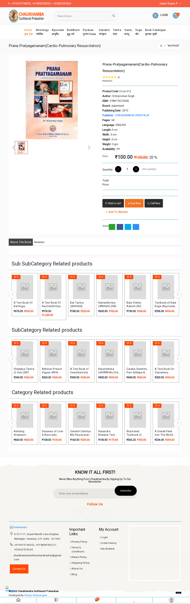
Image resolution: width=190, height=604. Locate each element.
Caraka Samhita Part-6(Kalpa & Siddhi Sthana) (137, 370)
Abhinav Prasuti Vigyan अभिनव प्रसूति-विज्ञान (52, 370)
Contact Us (19, 568)
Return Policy (79, 557)
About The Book (20, 242)
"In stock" (173, 45)
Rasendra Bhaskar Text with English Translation (106, 433)
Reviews (39, 242)
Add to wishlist (118, 211)
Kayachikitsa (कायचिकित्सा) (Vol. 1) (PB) (108, 370)
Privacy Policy (79, 541)
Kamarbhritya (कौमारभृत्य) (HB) (107, 304)
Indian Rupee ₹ (169, 3)
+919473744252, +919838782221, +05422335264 (41, 3)
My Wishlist (108, 548)
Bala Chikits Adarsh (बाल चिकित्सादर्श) (134, 304)
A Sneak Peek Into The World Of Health (166, 433)
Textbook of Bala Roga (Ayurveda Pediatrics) (165, 304)
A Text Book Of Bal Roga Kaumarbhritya (23, 304)
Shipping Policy (81, 562)
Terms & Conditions (78, 549)
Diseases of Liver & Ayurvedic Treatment (52, 433)
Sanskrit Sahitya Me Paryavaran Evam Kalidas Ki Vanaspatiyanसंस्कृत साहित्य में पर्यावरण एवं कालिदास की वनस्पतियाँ (81, 433)
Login (104, 537)
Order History (109, 543)
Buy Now (135, 203)
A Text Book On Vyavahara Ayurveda (164, 370)
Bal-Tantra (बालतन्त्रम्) (76, 304)
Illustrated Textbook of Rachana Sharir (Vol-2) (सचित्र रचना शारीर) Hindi (136, 433)
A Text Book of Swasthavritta (79, 370)
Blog (74, 574)
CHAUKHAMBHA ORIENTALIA (125, 115)
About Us (77, 568)
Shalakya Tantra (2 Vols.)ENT (24, 370)
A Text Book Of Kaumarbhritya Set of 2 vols (51, 304)
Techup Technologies (35, 595)
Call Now (155, 203)
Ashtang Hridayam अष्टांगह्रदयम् (20, 433)
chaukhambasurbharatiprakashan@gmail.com (37, 557)
